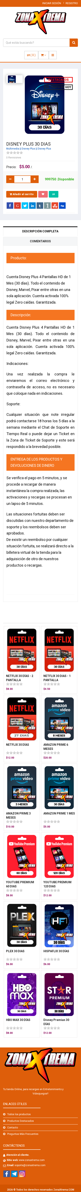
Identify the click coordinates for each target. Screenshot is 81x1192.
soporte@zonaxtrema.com (30, 1165)
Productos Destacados (20, 1121)
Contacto (12, 1127)
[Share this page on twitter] (25, 205)
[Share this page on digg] (62, 205)
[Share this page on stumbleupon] (55, 205)
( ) (33, 55)
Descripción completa (40, 231)
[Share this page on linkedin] (32, 205)
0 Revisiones (13, 157)
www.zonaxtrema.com (32, 1160)
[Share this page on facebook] (10, 205)
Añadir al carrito (23, 194)
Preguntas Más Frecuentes (22, 1134)
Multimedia (12, 148)
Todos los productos (19, 1114)
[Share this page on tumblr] (40, 205)
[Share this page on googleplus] (17, 205)
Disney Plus (28, 148)
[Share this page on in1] (47, 205)
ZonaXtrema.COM (63, 1189)
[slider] (14, 152)
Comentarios (40, 241)
